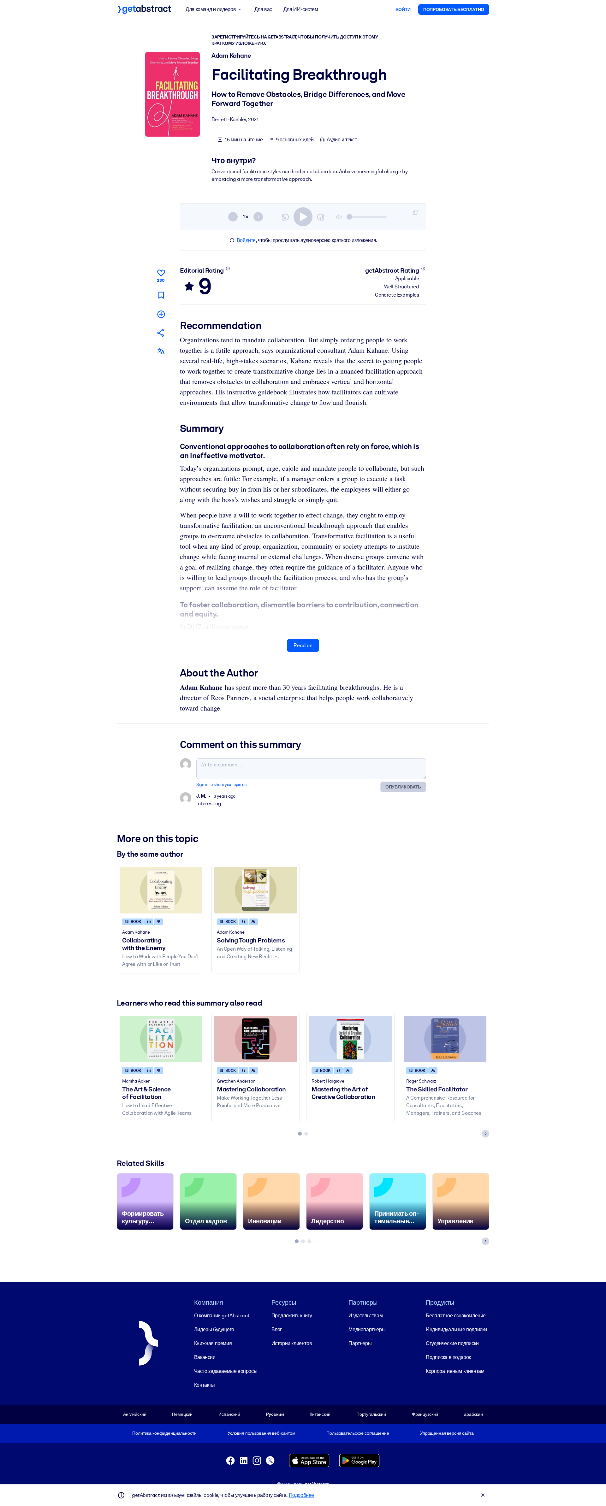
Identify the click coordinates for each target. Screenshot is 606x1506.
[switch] (303, 216)
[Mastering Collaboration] (255, 1039)
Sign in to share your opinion (221, 784)
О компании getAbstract (222, 1316)
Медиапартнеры (366, 1329)
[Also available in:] (161, 351)
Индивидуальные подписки (456, 1329)
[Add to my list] (161, 314)
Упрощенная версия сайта (447, 1433)
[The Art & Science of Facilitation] (161, 1039)
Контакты (204, 1385)
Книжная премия (213, 1343)
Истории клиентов (291, 1343)
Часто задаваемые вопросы (225, 1371)
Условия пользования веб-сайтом (261, 1433)
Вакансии (205, 1357)
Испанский (229, 1414)
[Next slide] (485, 1133)
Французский (425, 1414)
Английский (134, 1414)
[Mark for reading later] (161, 295)
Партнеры (359, 1343)
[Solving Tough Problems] (255, 890)
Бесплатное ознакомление (456, 1316)
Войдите (246, 240)
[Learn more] (228, 268)
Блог (276, 1329)
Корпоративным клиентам (455, 1371)
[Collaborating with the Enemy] (161, 890)
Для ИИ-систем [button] (300, 9)
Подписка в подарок (448, 1357)
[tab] (300, 1134)
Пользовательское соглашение (357, 1433)
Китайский (320, 1414)
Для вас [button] (263, 9)
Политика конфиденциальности (164, 1433)
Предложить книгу (291, 1316)
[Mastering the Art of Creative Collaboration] (350, 1039)
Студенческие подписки (452, 1343)
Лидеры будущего (214, 1329)
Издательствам (365, 1316)
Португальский (371, 1414)
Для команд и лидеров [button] (211, 9)
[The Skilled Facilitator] (445, 1039)
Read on (303, 645)
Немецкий (182, 1414)
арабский (473, 1414)
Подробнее (301, 1495)
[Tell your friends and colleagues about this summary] (161, 333)
